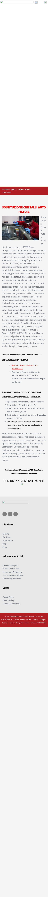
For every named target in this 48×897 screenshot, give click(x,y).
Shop (4, 547)
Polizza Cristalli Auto (11, 568)
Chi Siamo (6, 537)
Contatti (5, 534)
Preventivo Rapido (10, 565)
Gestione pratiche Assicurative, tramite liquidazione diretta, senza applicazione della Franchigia (24, 424)
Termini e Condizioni (11, 603)
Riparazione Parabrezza (12, 572)
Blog (4, 543)
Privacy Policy (8, 600)
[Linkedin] (15, 514)
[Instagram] (10, 514)
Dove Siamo (7, 540)
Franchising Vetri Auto (11, 578)
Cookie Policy (8, 597)
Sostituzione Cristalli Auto (13, 575)
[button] (46, 190)
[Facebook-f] (4, 514)
